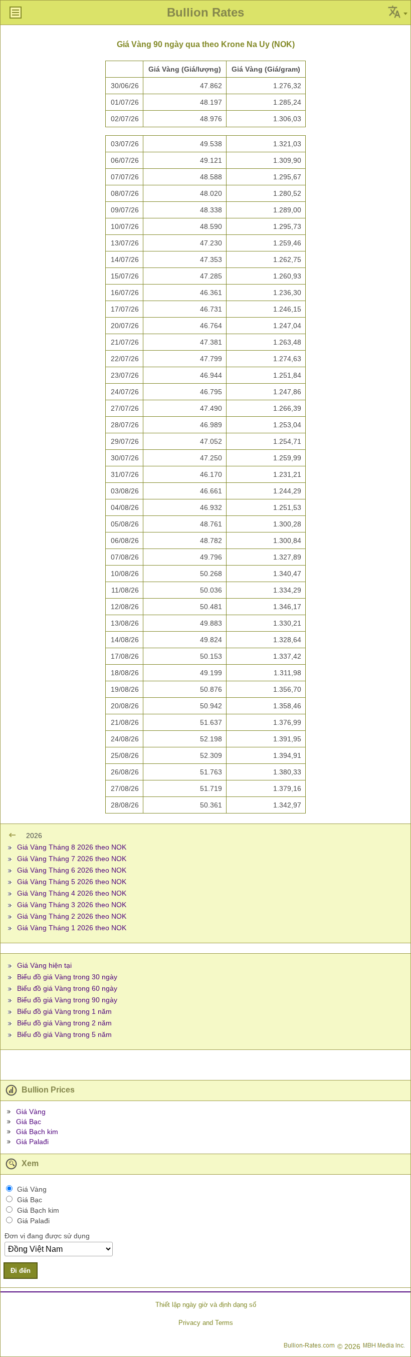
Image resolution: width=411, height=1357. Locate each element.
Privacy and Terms (205, 1322)
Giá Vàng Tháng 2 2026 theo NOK (71, 916)
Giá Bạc (28, 1122)
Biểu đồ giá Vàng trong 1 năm (64, 1011)
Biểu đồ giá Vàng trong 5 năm (64, 1034)
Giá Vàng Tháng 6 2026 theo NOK (71, 870)
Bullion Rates (205, 12)
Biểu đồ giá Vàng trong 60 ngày (67, 988)
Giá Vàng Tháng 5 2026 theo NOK (71, 882)
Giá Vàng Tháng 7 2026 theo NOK (71, 859)
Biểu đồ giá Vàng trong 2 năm (64, 1023)
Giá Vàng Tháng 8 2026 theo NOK (71, 847)
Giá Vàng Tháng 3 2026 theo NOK (71, 905)
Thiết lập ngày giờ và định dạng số (205, 1304)
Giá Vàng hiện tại (44, 965)
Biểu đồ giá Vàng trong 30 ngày (67, 977)
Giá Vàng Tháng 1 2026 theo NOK (71, 928)
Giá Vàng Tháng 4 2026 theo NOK (71, 893)
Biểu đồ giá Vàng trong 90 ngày (67, 1000)
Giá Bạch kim (37, 1132)
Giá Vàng (31, 1112)
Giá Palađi (32, 1142)
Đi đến (21, 1270)
